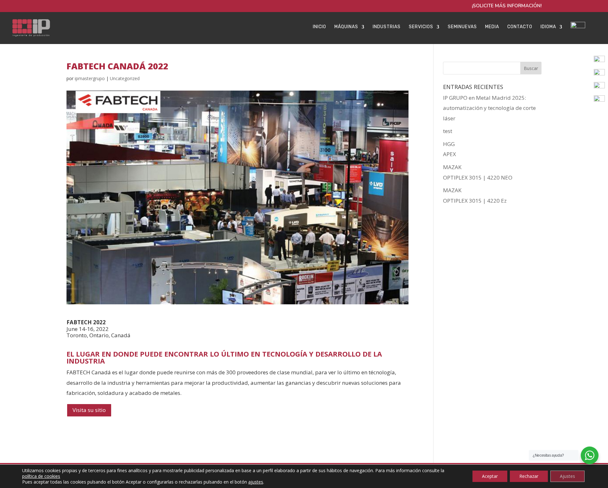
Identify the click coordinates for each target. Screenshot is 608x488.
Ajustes (567, 476)
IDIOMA (548, 27)
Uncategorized (125, 78)
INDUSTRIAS (387, 27)
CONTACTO (519, 27)
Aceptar (490, 476)
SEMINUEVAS (462, 27)
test (447, 131)
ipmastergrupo (90, 78)
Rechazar (528, 476)
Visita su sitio (89, 410)
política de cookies (41, 476)
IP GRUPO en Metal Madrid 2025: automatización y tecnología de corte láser (489, 108)
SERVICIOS (421, 27)
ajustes (255, 482)
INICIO (319, 27)
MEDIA (492, 27)
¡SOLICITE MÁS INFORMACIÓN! (507, 6)
